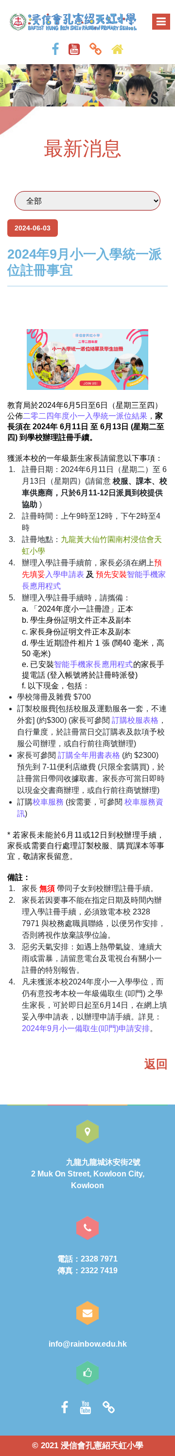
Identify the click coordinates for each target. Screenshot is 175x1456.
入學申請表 (64, 574)
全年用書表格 (96, 755)
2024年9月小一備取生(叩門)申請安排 (86, 1028)
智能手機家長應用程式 (93, 664)
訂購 (65, 755)
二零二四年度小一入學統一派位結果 (85, 416)
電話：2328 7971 (87, 1259)
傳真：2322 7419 (87, 1270)
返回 (156, 1063)
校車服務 (48, 802)
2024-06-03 (33, 228)
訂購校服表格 (135, 720)
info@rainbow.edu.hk (88, 1344)
